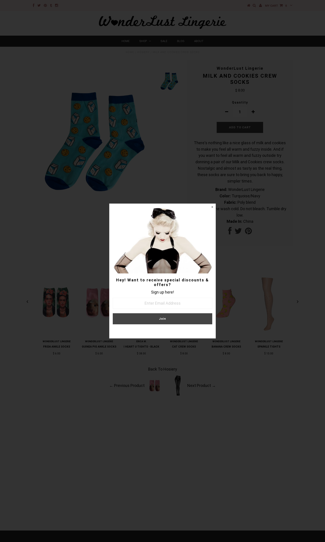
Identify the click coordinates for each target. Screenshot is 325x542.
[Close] (212, 207)
